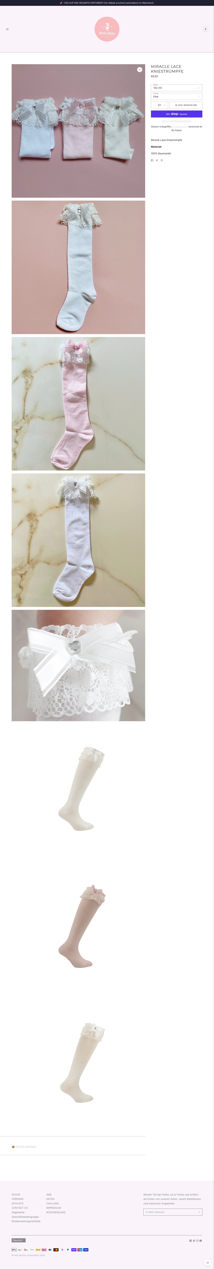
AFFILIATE (18, 1203)
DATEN (50, 1199)
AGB (48, 1194)
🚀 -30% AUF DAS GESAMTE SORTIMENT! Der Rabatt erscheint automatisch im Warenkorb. (107, 2)
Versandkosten (180, 126)
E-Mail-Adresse (154, 1209)
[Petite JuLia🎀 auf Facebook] (191, 1240)
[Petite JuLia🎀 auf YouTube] (201, 1240)
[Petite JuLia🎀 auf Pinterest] (194, 1240)
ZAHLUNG (52, 1203)
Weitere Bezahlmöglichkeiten (177, 121)
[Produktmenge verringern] (165, 105)
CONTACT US (20, 1207)
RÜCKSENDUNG (56, 1212)
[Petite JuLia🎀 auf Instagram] (197, 1240)
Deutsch (17, 1240)
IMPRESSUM (53, 1207)
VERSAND (17, 1199)
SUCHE (16, 1194)
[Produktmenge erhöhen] (154, 105)
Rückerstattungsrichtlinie (26, 1221)
